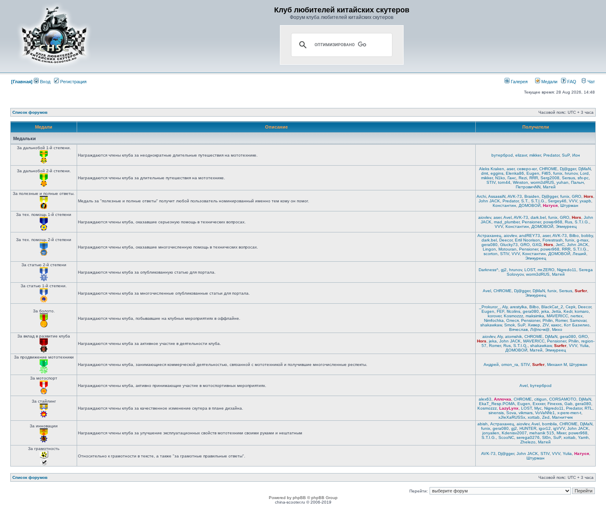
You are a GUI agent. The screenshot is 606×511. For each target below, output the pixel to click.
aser (510, 168)
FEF (500, 311)
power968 (552, 222)
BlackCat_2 (552, 307)
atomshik (513, 336)
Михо (557, 329)
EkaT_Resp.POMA (497, 403)
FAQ (571, 81)
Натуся (550, 205)
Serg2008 (549, 178)
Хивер (534, 325)
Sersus (568, 178)
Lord (584, 173)
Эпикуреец (566, 226)
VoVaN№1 (545, 412)
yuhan (562, 182)
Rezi (523, 178)
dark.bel (538, 217)
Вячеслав (518, 329)
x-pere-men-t (569, 412)
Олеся (512, 320)
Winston (520, 182)
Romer (561, 320)
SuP (566, 155)
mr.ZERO (546, 269)
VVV (573, 201)
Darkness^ (488, 269)
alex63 (485, 399)
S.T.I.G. (538, 201)
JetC (560, 244)
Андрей (491, 364)
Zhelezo (528, 442)
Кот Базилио (577, 325)
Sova (511, 412)
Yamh (583, 437)
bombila (549, 424)
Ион (576, 155)
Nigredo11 (566, 269)
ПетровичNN (528, 187)
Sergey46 (557, 201)
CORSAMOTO (562, 399)
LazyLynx (509, 408)
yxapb (585, 201)
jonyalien (490, 433)
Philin (548, 320)
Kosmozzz (513, 316)
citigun (540, 399)
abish (482, 424)
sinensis (496, 412)
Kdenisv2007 (514, 433)
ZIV (546, 325)
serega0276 (528, 437)
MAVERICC (557, 316)
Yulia (584, 345)
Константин (504, 205)
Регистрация (73, 81)
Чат (590, 81)
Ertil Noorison (527, 240)
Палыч (577, 182)
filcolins (513, 311)
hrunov (571, 173)
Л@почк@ (540, 329)
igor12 (545, 428)
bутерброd (502, 155)
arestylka (518, 307)
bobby (587, 235)
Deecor (505, 240)
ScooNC (506, 437)
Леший (579, 253)
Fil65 (546, 173)
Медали (548, 81)
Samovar (578, 320)
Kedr (568, 311)
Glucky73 (509, 244)
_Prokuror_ (489, 307)
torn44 (504, 182)
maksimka (535, 316)
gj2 (504, 269)
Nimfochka (494, 320)
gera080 (490, 244)
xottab (534, 417)
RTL (588, 408)
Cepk (570, 307)
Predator (551, 155)
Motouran (507, 249)
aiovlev (484, 217)
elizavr (521, 155)
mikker (535, 155)
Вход (44, 81)
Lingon (489, 249)
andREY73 (529, 235)
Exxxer (539, 403)
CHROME (548, 168)
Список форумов (29, 112)
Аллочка (502, 399)
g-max (582, 240)
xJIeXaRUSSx (511, 417)
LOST (529, 269)
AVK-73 (514, 196)
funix (557, 173)
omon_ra (509, 364)
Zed (546, 417)
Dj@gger (568, 168)
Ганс (511, 178)
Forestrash (553, 240)
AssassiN (496, 196)
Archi (481, 196)
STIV (491, 182)
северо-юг (527, 168)
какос (556, 325)
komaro (582, 311)
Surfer (581, 290)
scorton (491, 253)
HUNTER (527, 428)
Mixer (561, 433)
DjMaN (584, 168)
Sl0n (546, 437)
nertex (577, 316)
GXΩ (536, 244)
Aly (504, 307)
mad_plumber (506, 222)
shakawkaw (491, 325)
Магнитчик (562, 417)
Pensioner (531, 222)
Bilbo (574, 235)
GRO (576, 196)
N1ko (500, 178)
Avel (507, 217)
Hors (588, 196)
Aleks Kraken (491, 168)
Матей (549, 187)
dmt (484, 173)
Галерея (519, 81)
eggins (497, 173)
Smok (509, 325)
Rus (568, 222)
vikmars (526, 412)
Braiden (531, 196)
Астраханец (489, 235)
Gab (568, 403)
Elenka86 (515, 173)
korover (494, 316)
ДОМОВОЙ (529, 205)
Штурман (569, 205)
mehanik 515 (541, 433)
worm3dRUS (542, 182)
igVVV (559, 428)
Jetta (556, 311)
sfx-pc (583, 178)
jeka (545, 311)
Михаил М (557, 364)
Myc (538, 408)
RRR (533, 178)
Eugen (532, 173)
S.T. (524, 201)
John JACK (489, 201)
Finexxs (554, 403)
